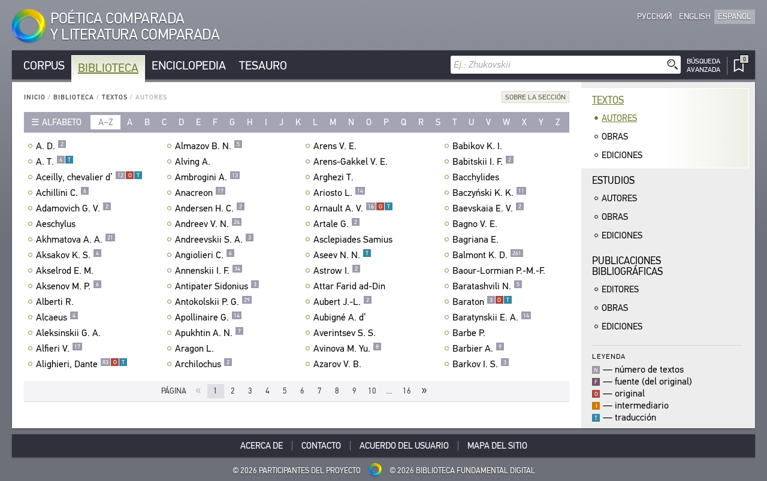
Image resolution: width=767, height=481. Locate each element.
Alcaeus (56, 317)
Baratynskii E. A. (490, 317)
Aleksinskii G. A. (68, 333)
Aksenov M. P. (67, 286)
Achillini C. (61, 192)
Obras (615, 136)
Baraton (480, 302)
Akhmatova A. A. (74, 239)
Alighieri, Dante (80, 364)
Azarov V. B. (337, 364)
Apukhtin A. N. (208, 333)
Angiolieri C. (203, 255)
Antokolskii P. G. (212, 302)
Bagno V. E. (474, 224)
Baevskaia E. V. (486, 208)
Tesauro (263, 65)
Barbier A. (477, 348)
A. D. (50, 146)
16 (407, 390)
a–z (105, 122)
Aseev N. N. (341, 255)
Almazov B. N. (207, 146)
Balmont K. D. (486, 255)
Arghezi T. (333, 177)
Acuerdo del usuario (404, 445)
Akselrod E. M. (64, 270)
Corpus (44, 65)
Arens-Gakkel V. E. (350, 161)
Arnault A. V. (351, 208)
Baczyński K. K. (488, 192)
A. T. (53, 161)
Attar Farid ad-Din (349, 286)
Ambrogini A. (206, 177)
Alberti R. (55, 302)
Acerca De (261, 445)
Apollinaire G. (207, 317)
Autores (619, 118)
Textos (115, 97)
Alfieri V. (58, 348)
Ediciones (622, 155)
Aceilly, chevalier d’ (88, 177)
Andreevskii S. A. (213, 239)
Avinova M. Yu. (346, 348)
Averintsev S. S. (344, 333)
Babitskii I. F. (481, 161)
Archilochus (202, 364)
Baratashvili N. (486, 286)
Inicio (35, 97)
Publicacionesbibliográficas (627, 266)
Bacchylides (475, 177)
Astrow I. (335, 270)
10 (372, 390)
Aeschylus (56, 224)
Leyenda (609, 356)
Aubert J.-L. (341, 302)
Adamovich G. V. (72, 208)
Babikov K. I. (477, 146)
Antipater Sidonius (215, 286)
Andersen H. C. (208, 208)
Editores (620, 289)
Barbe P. (468, 333)
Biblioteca (108, 68)
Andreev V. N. (207, 224)
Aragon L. (194, 348)
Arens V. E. (335, 146)
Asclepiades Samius (352, 239)
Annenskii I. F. (207, 270)
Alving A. (192, 161)
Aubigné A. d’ (339, 317)
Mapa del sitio (497, 445)
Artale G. (335, 224)
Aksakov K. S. (67, 255)
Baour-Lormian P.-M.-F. (498, 270)
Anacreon (199, 192)
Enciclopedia (189, 65)
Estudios (613, 180)
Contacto (321, 445)
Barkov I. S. (479, 364)
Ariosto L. (338, 192)
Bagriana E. (475, 239)
